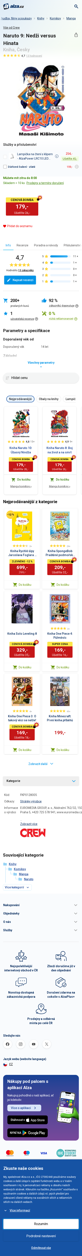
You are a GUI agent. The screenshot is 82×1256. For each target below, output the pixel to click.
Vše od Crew (11, 27)
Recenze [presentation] (22, 245)
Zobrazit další (38, 764)
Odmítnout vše (41, 1248)
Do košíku (25, 584)
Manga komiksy (21, 486)
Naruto (28, 879)
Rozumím (41, 1224)
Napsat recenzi (23, 280)
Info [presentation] (8, 245)
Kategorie (13, 781)
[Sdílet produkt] (76, 35)
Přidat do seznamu (19, 226)
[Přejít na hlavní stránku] (13, 6)
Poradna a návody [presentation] (46, 245)
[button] (41, 905)
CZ (11, 1064)
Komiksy (55, 18)
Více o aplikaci (21, 1108)
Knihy (40, 18)
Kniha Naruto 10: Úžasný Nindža (20, 450)
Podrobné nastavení (41, 1236)
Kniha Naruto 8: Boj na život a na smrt (59, 450)
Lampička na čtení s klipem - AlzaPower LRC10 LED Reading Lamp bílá (35, 156)
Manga (71, 18)
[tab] (8, 245)
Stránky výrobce (31, 801)
